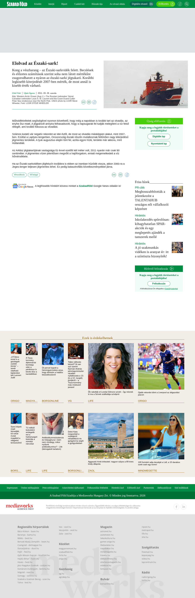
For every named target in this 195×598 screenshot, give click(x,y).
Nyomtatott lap (159, 143)
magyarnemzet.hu (67, 548)
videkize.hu (105, 565)
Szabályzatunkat (171, 289)
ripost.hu (146, 527)
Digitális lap (159, 136)
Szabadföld (86, 186)
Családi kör (79, 4)
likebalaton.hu (107, 545)
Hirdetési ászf (117, 488)
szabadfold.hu (66, 552)
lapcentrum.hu (149, 562)
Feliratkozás (158, 283)
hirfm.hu (146, 580)
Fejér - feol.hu (24, 551)
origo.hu (63, 558)
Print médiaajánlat (50, 488)
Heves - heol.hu (25, 562)
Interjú (51, 4)
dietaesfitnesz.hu (108, 558)
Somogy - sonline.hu (27, 575)
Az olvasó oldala (117, 4)
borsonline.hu (107, 583)
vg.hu (61, 573)
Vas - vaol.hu (65, 527)
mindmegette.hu (108, 551)
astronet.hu (105, 531)
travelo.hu (105, 555)
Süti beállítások (181, 488)
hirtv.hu (63, 555)
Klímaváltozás (19, 175)
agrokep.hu (64, 577)
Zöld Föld (16, 93)
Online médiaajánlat (30, 488)
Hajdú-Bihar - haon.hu (28, 558)
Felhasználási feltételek (97, 488)
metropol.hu (148, 530)
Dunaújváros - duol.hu (28, 548)
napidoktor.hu (107, 548)
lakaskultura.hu (107, 538)
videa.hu (146, 558)
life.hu (145, 533)
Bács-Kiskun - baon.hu (28, 531)
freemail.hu (147, 552)
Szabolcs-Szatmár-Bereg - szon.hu (34, 579)
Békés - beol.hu (25, 538)
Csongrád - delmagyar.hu (30, 545)
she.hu (145, 537)
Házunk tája (97, 4)
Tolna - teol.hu (24, 582)
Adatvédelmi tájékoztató (73, 488)
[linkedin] (183, 507)
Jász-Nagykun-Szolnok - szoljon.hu (34, 565)
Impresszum (12, 488)
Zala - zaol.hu (65, 533)
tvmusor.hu (105, 568)
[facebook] (176, 507)
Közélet (37, 4)
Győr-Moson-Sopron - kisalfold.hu (34, 555)
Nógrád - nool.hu (26, 572)
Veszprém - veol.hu (68, 530)
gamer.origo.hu (107, 541)
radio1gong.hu (149, 577)
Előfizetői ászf (133, 488)
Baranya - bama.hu (27, 534)
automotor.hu (106, 534)
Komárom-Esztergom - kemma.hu (34, 568)
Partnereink (149, 488)
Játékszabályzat (164, 488)
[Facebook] (180, 4)
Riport (64, 4)
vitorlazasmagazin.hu (110, 562)
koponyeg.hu (148, 555)
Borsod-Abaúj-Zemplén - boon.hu (34, 541)
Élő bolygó (34, 175)
